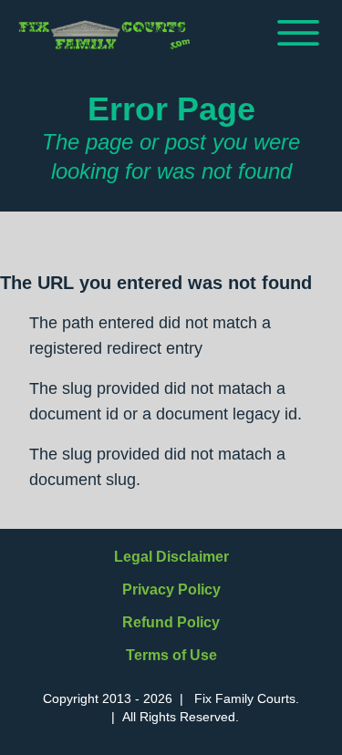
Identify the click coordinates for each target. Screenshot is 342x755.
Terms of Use (171, 655)
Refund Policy (171, 622)
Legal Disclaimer (171, 556)
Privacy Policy (171, 589)
